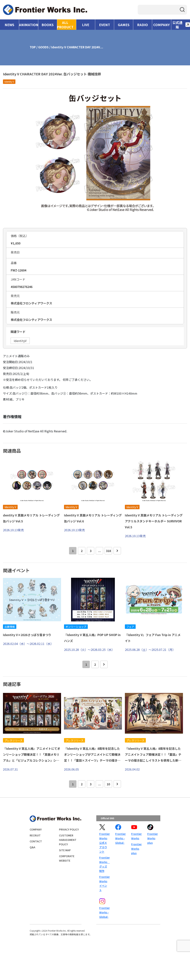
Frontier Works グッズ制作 (104, 864)
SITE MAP (65, 850)
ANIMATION (28, 24)
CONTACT (36, 841)
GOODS (43, 47)
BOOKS (48, 24)
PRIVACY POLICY (69, 829)
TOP (33, 47)
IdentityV (20, 340)
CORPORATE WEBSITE (66, 858)
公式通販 (177, 24)
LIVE (85, 24)
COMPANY (161, 24)
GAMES (124, 24)
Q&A (32, 847)
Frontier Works (136, 836)
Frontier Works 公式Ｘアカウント (104, 842)
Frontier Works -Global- (120, 838)
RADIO (142, 24)
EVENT (104, 24)
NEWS (9, 24)
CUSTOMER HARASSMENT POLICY (67, 839)
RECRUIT (35, 835)
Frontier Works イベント (104, 883)
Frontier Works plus (136, 848)
